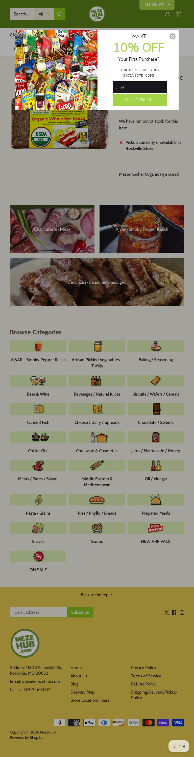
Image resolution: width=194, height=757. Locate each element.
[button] (172, 36)
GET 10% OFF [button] (140, 100)
